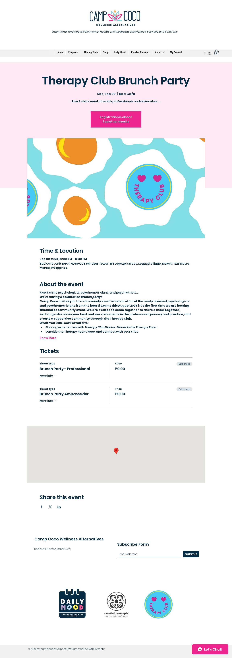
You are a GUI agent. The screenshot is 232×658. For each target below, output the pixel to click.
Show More (48, 338)
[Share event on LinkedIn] (59, 507)
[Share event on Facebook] (41, 507)
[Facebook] (204, 53)
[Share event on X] (50, 507)
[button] (216, 52)
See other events (116, 121)
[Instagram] (209, 53)
